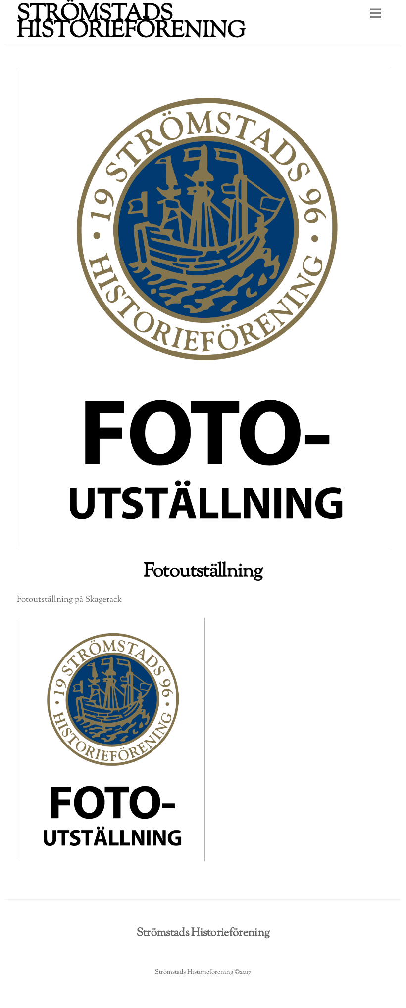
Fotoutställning (203, 571)
